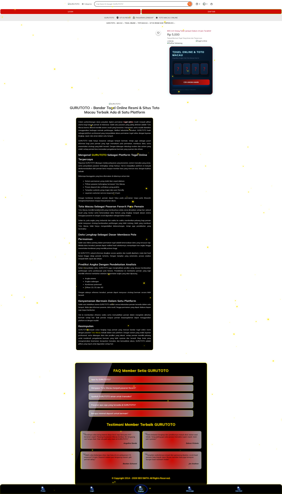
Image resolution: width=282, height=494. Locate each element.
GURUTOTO (110, 23)
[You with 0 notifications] (205, 4)
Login (92, 491)
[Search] (189, 4)
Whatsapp (190, 491)
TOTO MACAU (143, 23)
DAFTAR (211, 11)
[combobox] (140, 4)
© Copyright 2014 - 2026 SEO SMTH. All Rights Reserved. (141, 478)
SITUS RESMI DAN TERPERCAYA (161, 23)
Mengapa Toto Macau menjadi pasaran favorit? (113, 388)
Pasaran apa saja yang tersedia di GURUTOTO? (113, 405)
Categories (88, 4)
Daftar (141, 491)
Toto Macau (96, 333)
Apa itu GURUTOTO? (101, 379)
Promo (43, 491)
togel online (128, 122)
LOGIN (70, 11)
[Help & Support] (198, 4)
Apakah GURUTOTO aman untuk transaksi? (111, 396)
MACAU (120, 23)
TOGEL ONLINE (130, 23)
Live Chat (239, 491)
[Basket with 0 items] (211, 4)
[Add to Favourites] (158, 32)
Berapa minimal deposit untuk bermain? (109, 413)
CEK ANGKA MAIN (191, 82)
